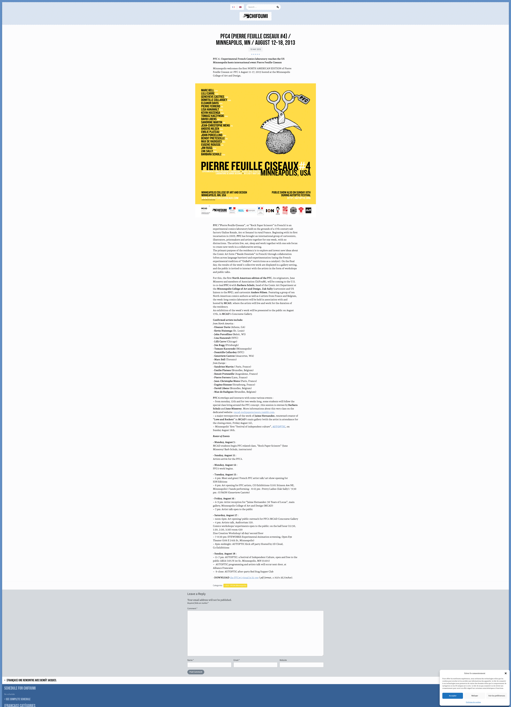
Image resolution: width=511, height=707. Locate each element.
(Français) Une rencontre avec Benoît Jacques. (32, 680)
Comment (192, 608)
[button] (505, 673)
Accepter (452, 695)
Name (190, 660)
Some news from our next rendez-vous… (482, 680)
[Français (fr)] (233, 7)
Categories (217, 585)
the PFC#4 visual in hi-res (244, 577)
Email (237, 660)
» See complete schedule (17, 699)
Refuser (474, 695)
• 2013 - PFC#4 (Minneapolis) (235, 585)
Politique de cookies (473, 702)
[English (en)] (240, 7)
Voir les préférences (496, 695)
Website (283, 660)
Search (278, 7)
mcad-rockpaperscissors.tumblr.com (254, 412)
